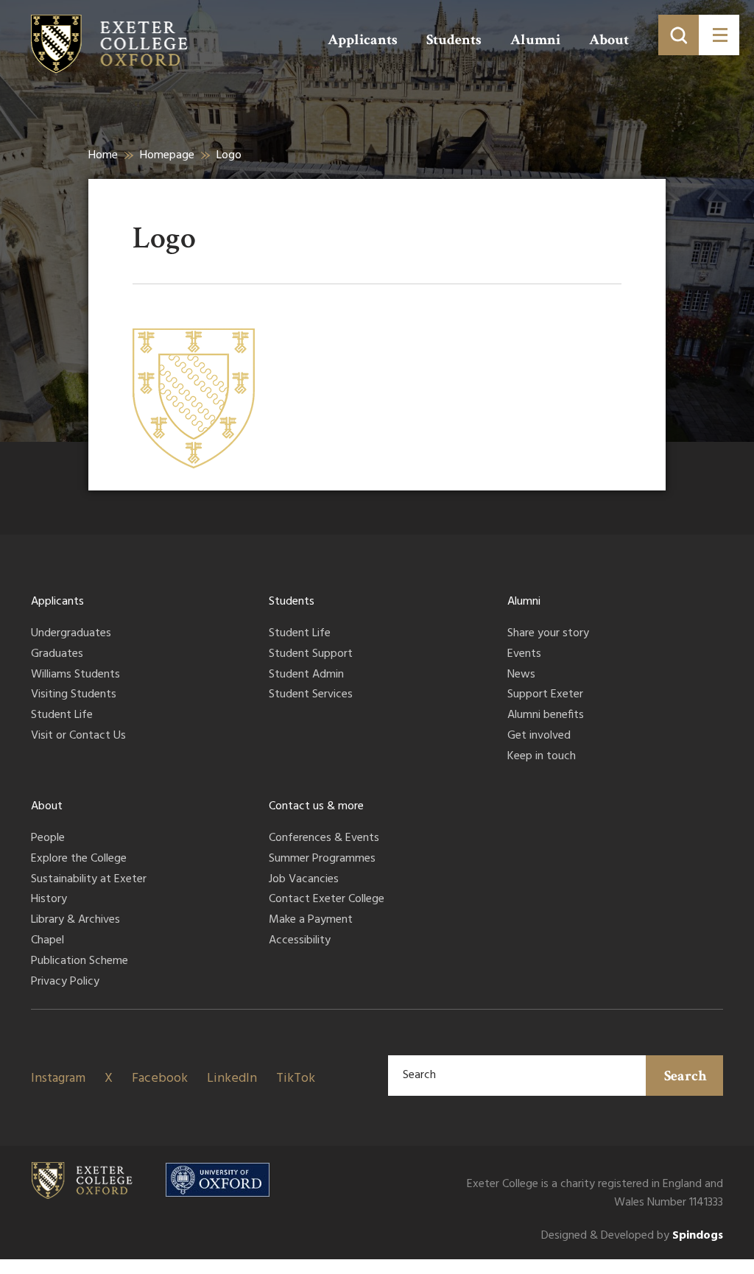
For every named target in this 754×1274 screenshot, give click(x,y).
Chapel (47, 941)
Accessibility (300, 941)
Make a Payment (311, 920)
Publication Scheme (79, 962)
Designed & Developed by (632, 1236)
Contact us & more (316, 806)
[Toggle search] (678, 35)
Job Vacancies (304, 880)
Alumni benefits (545, 716)
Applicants (363, 39)
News (521, 675)
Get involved (539, 736)
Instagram (58, 1078)
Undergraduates (71, 634)
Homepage (167, 155)
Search (685, 1075)
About (609, 39)
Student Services (311, 695)
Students (454, 39)
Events (524, 655)
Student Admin (306, 675)
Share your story (548, 634)
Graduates (57, 655)
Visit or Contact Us (78, 736)
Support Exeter (545, 695)
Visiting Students (73, 695)
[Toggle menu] (719, 35)
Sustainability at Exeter (89, 880)
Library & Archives (75, 920)
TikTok (295, 1078)
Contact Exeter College (326, 900)
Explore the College (79, 859)
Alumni (535, 39)
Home (103, 155)
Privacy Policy (65, 982)
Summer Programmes (322, 859)
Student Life (62, 716)
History (49, 900)
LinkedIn (232, 1078)
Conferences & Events (324, 839)
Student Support (311, 655)
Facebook (160, 1078)
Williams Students (75, 675)
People (48, 839)
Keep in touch (541, 757)
